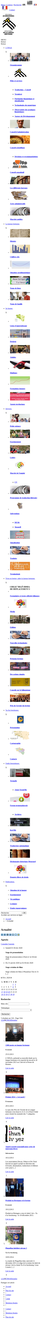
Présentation (15, 728)
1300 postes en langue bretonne (17, 1045)
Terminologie (15, 574)
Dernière (14, 1020)
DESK (17, 522)
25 (4, 994)
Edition (13, 627)
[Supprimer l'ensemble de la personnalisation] (10, 935)
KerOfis (13, 830)
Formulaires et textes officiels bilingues (25, 596)
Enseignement (15, 442)
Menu (3, 5)
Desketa (13, 341)
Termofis (13, 781)
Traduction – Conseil (23, 90)
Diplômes (13, 373)
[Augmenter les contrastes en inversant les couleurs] (7, 935)
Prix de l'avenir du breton (20, 706)
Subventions (14, 514)
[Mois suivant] (11, 978)
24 (2, 994)
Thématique (5, 1008)
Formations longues (17, 389)
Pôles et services (16, 81)
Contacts (13, 759)
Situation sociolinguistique (20, 273)
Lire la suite (9, 1068)
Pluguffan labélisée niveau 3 (16, 1248)
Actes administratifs (17, 204)
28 (11, 994)
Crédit (7, 1299)
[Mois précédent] (1, 978)
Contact (12, 10)
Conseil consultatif (17, 172)
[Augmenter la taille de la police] (5, 935)
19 (7, 992)
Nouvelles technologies (18, 643)
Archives (18, 814)
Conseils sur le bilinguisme (20, 690)
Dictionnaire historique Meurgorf (23, 862)
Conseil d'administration (19, 132)
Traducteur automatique (19, 846)
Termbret (18, 94)
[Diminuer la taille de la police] (2, 935)
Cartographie (15, 743)
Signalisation (15, 543)
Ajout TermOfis (21, 790)
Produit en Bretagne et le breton (17, 1200)
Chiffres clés (14, 257)
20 (9, 992)
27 (9, 994)
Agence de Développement (25, 116)
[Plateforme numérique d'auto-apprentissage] (20, 337)
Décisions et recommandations (26, 157)
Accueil (8, 919)
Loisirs (12, 458)
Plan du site (9, 1291)
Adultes (13, 357)
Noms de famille (16, 304)
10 (10, 1020)
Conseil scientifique (17, 148)
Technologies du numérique (25, 105)
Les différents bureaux (18, 188)
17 (2, 992)
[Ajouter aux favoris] (18, 935)
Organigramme (16, 65)
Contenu (9, 5)
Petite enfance (15, 426)
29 (13, 994)
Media (12, 612)
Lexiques (13, 904)
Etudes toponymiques (18, 908)
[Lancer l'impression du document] (13, 935)
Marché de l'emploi (17, 473)
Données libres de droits (19, 877)
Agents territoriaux (17, 404)
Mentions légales (11, 1303)
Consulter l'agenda (7, 944)
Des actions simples (17, 674)
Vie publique (15, 899)
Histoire (13, 241)
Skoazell (18, 527)
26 (7, 994)
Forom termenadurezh (19, 805)
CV (16, 482)
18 (4, 992)
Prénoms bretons (16, 659)
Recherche (17, 5)
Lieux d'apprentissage (18, 326)
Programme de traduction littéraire (23, 498)
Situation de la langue (18, 890)
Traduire (13, 558)
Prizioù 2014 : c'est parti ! (15, 1097)
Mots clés (4, 1004)
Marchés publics (16, 219)
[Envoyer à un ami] (16, 935)
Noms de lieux (15, 288)
